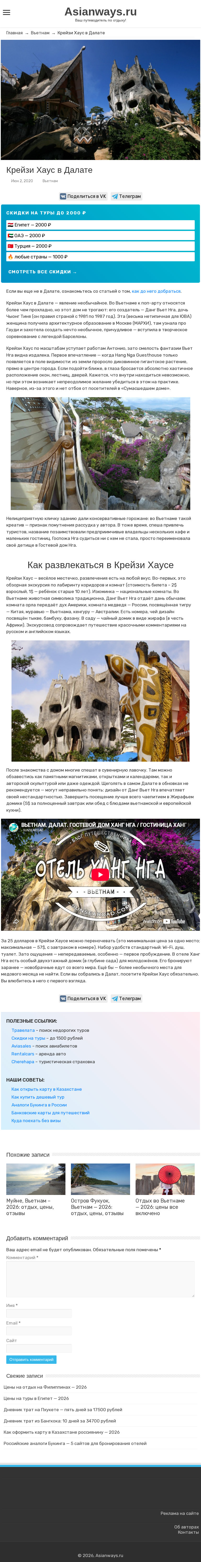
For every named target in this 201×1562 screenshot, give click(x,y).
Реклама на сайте (180, 1513)
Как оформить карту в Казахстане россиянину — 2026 (62, 1432)
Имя (12, 1305)
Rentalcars (23, 1053)
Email (13, 1323)
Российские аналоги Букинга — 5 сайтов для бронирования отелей (75, 1443)
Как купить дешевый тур (38, 1097)
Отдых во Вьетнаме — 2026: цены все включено (160, 1207)
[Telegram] (103, 1549)
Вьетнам (40, 32)
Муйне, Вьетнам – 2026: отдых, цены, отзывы (30, 1207)
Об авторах (186, 1527)
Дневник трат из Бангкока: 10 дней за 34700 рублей (60, 1420)
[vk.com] (97, 1549)
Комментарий (22, 1257)
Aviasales (21, 1046)
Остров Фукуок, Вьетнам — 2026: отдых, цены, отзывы (97, 1207)
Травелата (23, 1030)
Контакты (188, 1532)
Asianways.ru (100, 11)
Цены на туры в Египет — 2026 (36, 1398)
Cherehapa (23, 1061)
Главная (14, 32)
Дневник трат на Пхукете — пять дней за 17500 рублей (63, 1409)
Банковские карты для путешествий (51, 1112)
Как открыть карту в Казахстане (47, 1089)
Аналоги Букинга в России (39, 1104)
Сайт (11, 1340)
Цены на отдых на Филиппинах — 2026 (45, 1387)
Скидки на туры (28, 1038)
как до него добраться (156, 291)
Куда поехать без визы (36, 1120)
